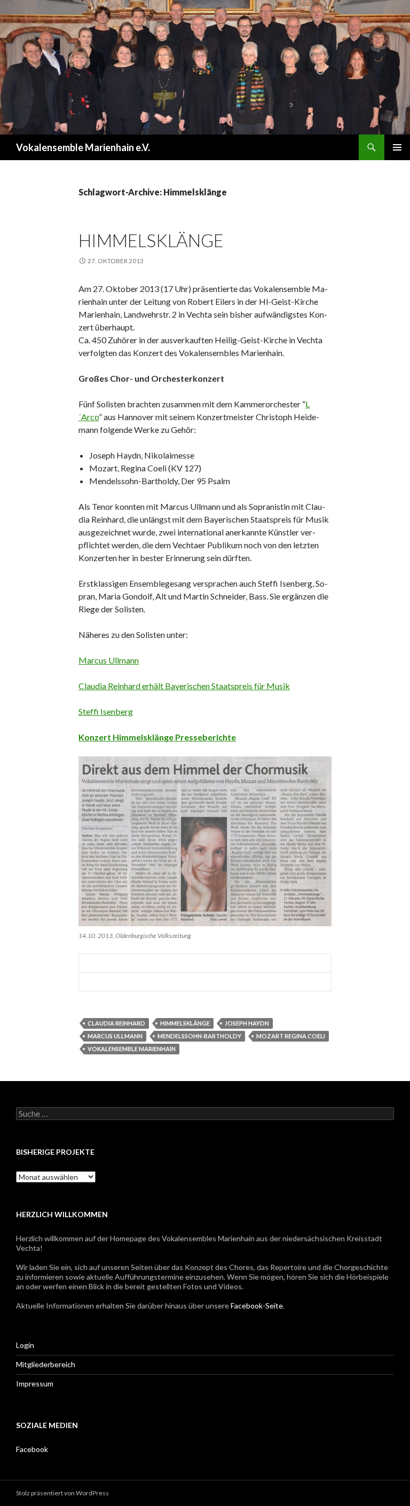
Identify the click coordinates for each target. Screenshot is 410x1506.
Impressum (34, 1383)
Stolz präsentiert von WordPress (62, 1493)
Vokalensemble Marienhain (132, 1048)
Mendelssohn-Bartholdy (199, 1035)
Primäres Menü (397, 147)
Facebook (32, 1449)
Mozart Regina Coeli (290, 1035)
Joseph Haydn (247, 1023)
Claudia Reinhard (116, 1023)
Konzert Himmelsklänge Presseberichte (157, 737)
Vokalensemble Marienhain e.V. (83, 147)
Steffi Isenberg (105, 711)
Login (25, 1345)
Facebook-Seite (257, 1305)
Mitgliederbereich (45, 1364)
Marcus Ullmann (108, 660)
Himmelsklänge (151, 240)
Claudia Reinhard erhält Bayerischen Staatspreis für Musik (184, 686)
